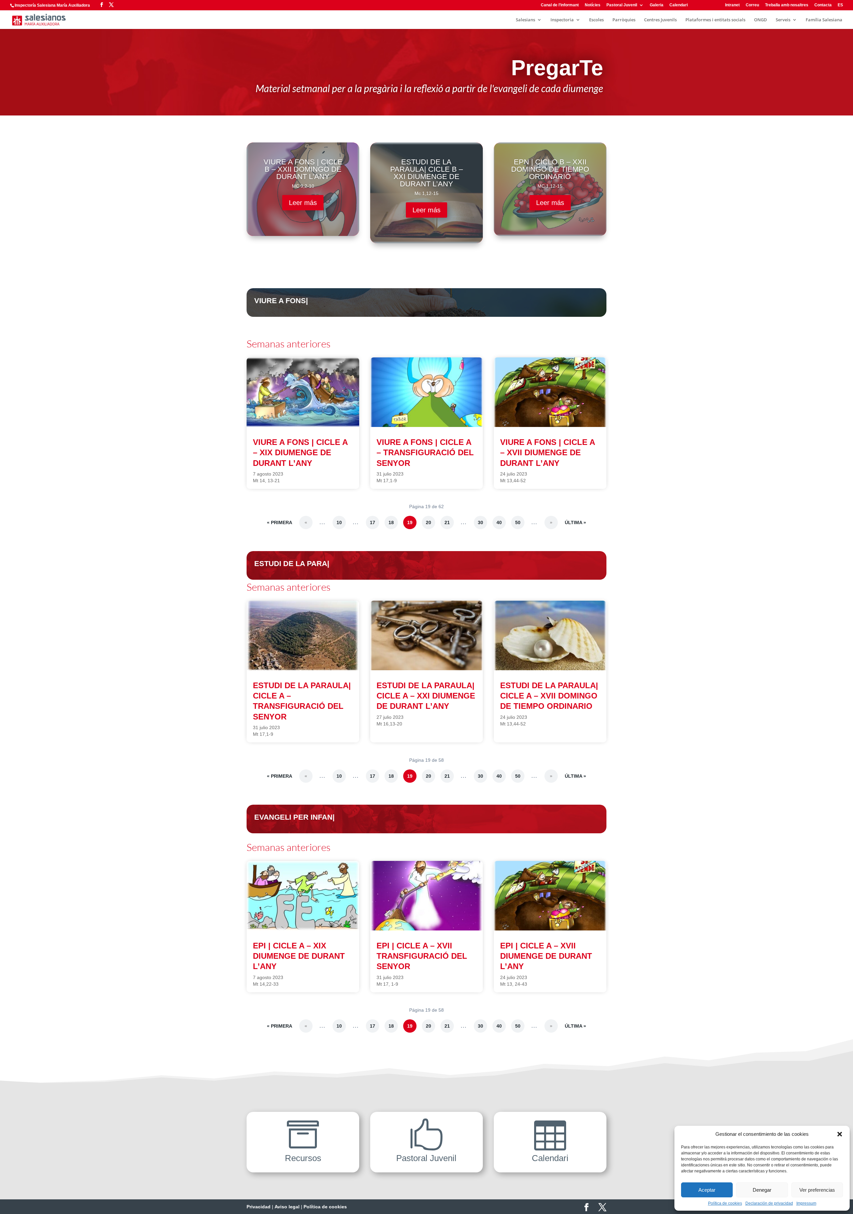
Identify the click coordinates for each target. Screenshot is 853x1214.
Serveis (783, 20)
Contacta (823, 5)
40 (499, 522)
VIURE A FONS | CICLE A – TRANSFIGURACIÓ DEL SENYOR (425, 452)
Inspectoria (562, 20)
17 (372, 522)
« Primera (279, 522)
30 (480, 522)
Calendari (678, 5)
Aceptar (706, 1190)
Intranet (732, 5)
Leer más (303, 202)
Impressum (806, 1203)
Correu (752, 5)
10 (339, 522)
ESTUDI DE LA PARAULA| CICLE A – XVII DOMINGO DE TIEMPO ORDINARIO (549, 695)
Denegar (762, 1190)
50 (517, 522)
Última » (575, 522)
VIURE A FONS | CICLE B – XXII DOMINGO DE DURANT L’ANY (303, 169)
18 (391, 522)
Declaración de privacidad (769, 1203)
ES (840, 5)
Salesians (525, 20)
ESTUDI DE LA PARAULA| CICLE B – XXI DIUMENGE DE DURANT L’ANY (426, 173)
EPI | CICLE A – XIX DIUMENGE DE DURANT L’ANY (299, 956)
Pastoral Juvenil (621, 5)
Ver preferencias (817, 1190)
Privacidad (259, 1206)
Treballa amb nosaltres (786, 5)
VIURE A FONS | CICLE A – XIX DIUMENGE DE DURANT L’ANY (300, 452)
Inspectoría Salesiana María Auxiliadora (52, 5)
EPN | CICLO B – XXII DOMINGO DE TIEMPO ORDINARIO (550, 169)
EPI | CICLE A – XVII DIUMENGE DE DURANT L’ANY (546, 956)
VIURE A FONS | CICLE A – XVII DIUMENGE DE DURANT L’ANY (547, 452)
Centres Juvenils (660, 20)
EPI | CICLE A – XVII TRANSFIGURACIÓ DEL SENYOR (422, 956)
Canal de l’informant (560, 5)
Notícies (592, 5)
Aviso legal (287, 1206)
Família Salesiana (824, 20)
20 (428, 522)
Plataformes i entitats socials (715, 20)
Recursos (703, 5)
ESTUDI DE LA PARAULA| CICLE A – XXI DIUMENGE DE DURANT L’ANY (426, 695)
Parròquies (623, 20)
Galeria (656, 5)
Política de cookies (725, 1203)
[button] (839, 1134)
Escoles (596, 20)
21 (447, 522)
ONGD (760, 20)
